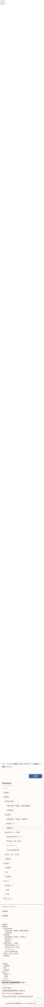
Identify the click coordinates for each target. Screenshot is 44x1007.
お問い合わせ (7, 899)
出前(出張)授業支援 (12, 850)
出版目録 (8, 859)
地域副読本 (10, 810)
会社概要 (8, 868)
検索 (36, 776)
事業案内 (6, 797)
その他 (7, 894)
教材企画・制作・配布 (13, 841)
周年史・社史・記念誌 (12, 854)
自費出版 (9, 828)
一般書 (7, 890)
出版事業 (8, 815)
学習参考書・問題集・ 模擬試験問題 (18, 806)
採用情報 (8, 877)
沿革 (6, 872)
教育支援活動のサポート (14, 837)
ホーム (5, 788)
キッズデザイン (11, 846)
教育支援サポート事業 (12, 832)
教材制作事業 (9, 801)
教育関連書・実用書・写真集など (17, 819)
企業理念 (6, 793)
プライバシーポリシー (9, 907)
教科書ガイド (10, 823)
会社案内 (6, 863)
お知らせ (6, 881)
